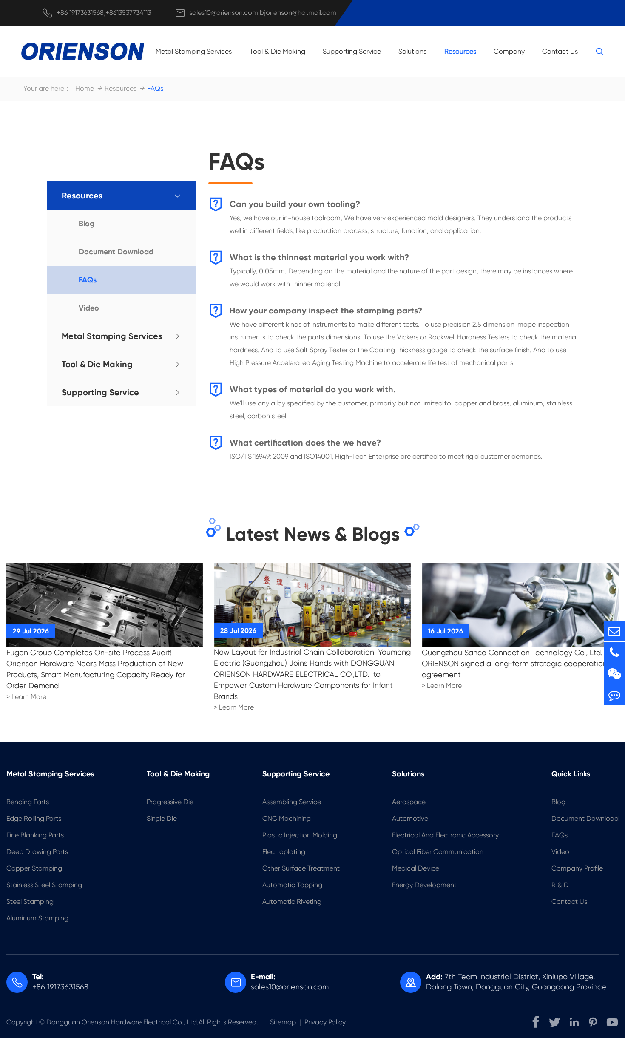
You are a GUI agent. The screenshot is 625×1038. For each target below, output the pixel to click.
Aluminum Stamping (37, 918)
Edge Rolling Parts (33, 818)
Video (89, 308)
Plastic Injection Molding (299, 835)
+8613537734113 (128, 13)
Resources (460, 51)
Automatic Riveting (291, 901)
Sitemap (283, 1022)
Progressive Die (170, 802)
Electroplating (283, 852)
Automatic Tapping (292, 885)
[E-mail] (614, 631)
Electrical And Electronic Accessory (445, 835)
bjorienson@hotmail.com (298, 13)
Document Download (116, 251)
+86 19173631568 (80, 13)
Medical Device (415, 868)
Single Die (162, 818)
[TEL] (614, 652)
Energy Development (424, 885)
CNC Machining (286, 818)
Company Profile (577, 868)
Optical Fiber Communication (437, 852)
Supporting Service (352, 51)
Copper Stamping (34, 868)
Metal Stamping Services (194, 51)
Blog (86, 223)
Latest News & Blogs (313, 534)
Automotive (410, 818)
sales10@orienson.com (223, 13)
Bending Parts (27, 802)
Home (84, 88)
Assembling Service (291, 802)
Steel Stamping (30, 901)
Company (509, 51)
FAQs (155, 88)
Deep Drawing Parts (37, 852)
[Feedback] (614, 694)
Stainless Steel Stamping (44, 885)
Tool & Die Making (277, 51)
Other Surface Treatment (301, 868)
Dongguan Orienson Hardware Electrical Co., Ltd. (122, 1022)
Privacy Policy (325, 1022)
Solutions (412, 51)
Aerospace (409, 802)
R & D (560, 885)
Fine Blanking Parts (35, 835)
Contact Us (560, 51)
